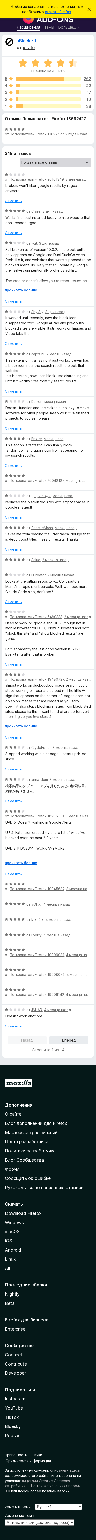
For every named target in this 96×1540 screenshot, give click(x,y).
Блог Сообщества (24, 1160)
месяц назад (60, 354)
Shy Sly (37, 312)
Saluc (35, 560)
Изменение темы (19, 1515)
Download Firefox (23, 1213)
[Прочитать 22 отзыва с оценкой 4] (48, 85)
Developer (15, 1373)
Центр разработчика (26, 1141)
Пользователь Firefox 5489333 (36, 617)
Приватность (16, 1455)
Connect (13, 1354)
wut (34, 243)
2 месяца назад (55, 560)
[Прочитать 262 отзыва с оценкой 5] (48, 79)
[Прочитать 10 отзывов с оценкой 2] (48, 99)
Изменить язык (17, 1507)
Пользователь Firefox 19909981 (37, 955)
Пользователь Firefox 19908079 (37, 974)
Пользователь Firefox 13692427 (37, 134)
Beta (10, 1303)
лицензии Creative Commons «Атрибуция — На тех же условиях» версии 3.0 (43, 1486)
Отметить (13, 201)
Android (13, 1250)
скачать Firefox (58, 12)
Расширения (28, 27)
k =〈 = (37, 919)
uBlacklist (26, 40)
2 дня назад (76, 179)
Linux (10, 1259)
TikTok (12, 1417)
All (7, 1268)
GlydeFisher (41, 747)
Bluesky (13, 1426)
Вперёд (69, 1040)
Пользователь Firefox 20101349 (37, 179)
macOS (12, 1231)
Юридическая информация (28, 1461)
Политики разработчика (30, 1150)
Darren (36, 401)
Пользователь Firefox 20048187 (37, 480)
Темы (49, 27)
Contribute (16, 1364)
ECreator (38, 575)
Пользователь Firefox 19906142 (37, 994)
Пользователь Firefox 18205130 (37, 816)
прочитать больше (21, 290)
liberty (36, 935)
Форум (12, 1169)
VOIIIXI (36, 904)
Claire (36, 211)
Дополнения (18, 1105)
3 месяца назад (66, 747)
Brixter (36, 439)
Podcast (13, 1435)
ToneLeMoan (42, 528)
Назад (27, 1040)
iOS (8, 1240)
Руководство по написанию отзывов (44, 1187)
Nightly (12, 1294)
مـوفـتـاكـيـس (41, 496)
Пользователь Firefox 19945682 (37, 889)
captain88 (39, 354)
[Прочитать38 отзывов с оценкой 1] (48, 106)
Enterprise (15, 1329)
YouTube (14, 1408)
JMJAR (36, 1010)
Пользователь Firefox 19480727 (37, 679)
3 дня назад (49, 243)
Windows (14, 1222)
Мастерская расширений (31, 1132)
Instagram (15, 1398)
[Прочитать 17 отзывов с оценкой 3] (48, 92)
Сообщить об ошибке (28, 1178)
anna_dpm (39, 779)
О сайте (13, 1114)
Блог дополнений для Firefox (36, 1123)
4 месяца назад (56, 904)
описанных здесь (65, 1470)
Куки (38, 1455)
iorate (29, 47)
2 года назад (76, 134)
